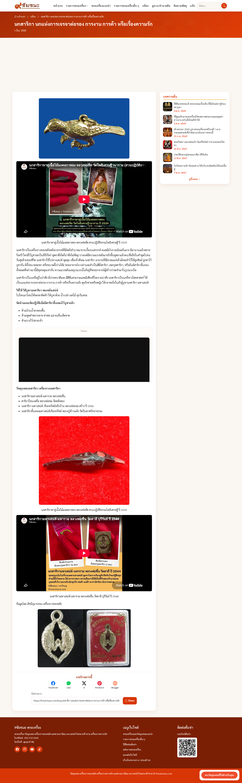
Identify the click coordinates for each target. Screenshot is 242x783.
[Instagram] (25, 749)
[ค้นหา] (224, 6)
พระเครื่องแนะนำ (101, 5)
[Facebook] (17, 749)
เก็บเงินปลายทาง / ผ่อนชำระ (136, 760)
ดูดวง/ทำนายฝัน (161, 5)
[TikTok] (39, 749)
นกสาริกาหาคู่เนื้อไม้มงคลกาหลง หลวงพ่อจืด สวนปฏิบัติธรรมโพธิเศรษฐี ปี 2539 (84, 242)
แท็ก (192, 5)
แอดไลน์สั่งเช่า (184, 733)
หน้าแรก (58, 5)
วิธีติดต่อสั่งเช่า (130, 744)
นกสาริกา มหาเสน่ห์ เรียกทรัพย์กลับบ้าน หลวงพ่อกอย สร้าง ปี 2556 (58, 406)
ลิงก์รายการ (36, 693)
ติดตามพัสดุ (180, 5)
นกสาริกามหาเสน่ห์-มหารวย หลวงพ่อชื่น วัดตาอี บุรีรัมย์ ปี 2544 (84, 596)
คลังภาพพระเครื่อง (132, 749)
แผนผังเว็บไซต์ (130, 754)
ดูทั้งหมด (193, 178)
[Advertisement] (121, 62)
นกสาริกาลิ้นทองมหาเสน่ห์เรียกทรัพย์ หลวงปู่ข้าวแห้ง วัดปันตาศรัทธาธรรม (62, 411)
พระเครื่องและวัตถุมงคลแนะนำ (138, 733)
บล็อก (145, 5)
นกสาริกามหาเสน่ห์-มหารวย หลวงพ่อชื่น (43, 396)
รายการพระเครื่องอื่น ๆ (126, 5)
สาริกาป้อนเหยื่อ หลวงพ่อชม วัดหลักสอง (43, 401)
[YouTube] (32, 749)
